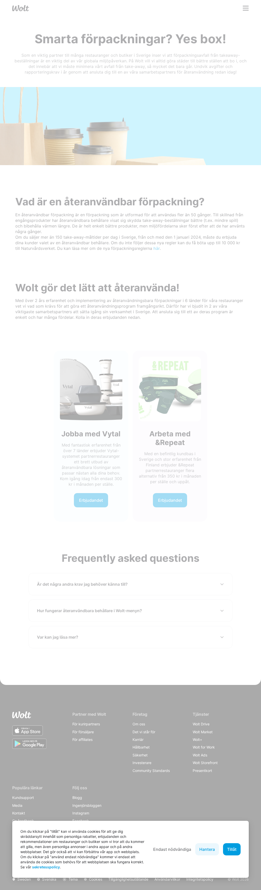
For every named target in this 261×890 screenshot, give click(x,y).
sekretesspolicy (46, 867)
